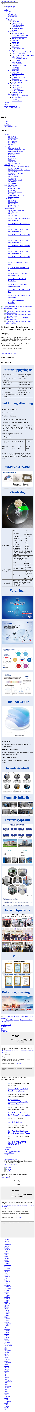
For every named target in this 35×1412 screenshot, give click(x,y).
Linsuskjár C (16, 43)
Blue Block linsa (17, 23)
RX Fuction (15, 79)
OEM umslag (16, 47)
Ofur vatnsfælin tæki (18, 48)
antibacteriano (5, 1026)
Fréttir (6, 104)
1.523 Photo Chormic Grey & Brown (23, 55)
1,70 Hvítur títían (17, 64)
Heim (6, 10)
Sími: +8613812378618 (8, 1)
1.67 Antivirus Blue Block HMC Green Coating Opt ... (19, 1132)
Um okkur (7, 11)
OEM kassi (15, 45)
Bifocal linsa (15, 21)
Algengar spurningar (10, 106)
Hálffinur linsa (12, 84)
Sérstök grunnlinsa (17, 82)
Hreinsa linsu (16, 89)
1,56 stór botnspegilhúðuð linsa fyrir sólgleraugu (18, 1090)
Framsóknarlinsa (17, 26)
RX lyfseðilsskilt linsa (14, 70)
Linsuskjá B (15, 42)
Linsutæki (11, 32)
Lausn (6, 1154)
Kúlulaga (3, 1030)
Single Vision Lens (17, 28)
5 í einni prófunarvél (18, 33)
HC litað (14, 99)
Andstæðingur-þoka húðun (20, 96)
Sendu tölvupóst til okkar (8, 353)
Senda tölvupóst (5, 1177)
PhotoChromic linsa (18, 74)
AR (2, 1028)
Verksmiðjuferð (12, 16)
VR (9, 13)
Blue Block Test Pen (18, 38)
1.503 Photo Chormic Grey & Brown (23, 52)
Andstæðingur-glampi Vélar (20, 35)
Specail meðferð (13, 94)
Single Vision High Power (19, 80)
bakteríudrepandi (6, 1025)
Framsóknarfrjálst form (18, 77)
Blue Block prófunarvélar (19, 37)
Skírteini (6, 102)
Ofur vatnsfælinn (17, 101)
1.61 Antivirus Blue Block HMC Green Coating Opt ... (19, 1114)
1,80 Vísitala (15, 67)
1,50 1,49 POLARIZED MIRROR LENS (17, 1143)
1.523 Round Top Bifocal (19, 58)
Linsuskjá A (15, 40)
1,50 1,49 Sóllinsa (15, 1122)
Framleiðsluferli (12, 15)
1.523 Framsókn (17, 57)
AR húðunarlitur (17, 97)
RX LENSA (4, 1031)
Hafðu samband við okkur (12, 107)
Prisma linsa (15, 75)
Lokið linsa (11, 20)
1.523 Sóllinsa (16, 60)
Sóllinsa (14, 30)
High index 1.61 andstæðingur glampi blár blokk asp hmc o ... (18, 1102)
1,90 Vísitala (15, 69)
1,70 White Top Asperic (19, 65)
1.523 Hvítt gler (16, 62)
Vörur (6, 18)
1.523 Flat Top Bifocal (18, 53)
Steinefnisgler (12, 50)
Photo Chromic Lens (18, 25)
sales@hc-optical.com (10, 1159)
